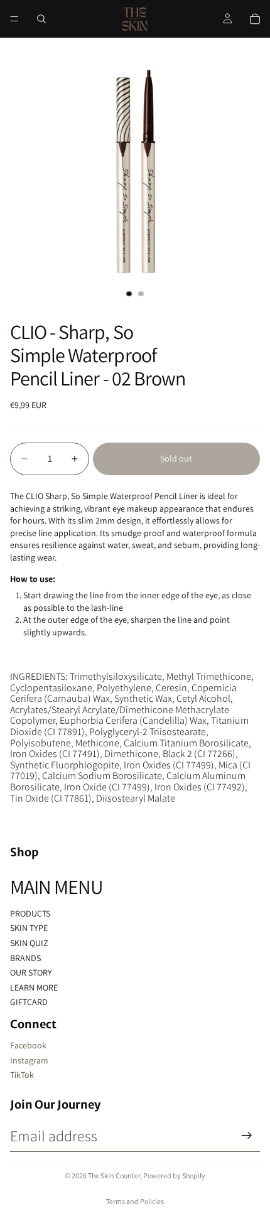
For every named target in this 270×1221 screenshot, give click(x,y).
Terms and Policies (135, 1201)
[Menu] (14, 18)
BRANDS (25, 958)
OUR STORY (31, 972)
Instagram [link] (29, 1060)
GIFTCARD (29, 1002)
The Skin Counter (114, 1175)
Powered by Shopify (174, 1175)
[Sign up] (247, 1135)
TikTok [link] (22, 1074)
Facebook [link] (28, 1045)
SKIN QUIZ (29, 943)
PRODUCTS (30, 913)
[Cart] (255, 19)
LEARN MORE (34, 987)
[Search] (41, 19)
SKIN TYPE (29, 927)
